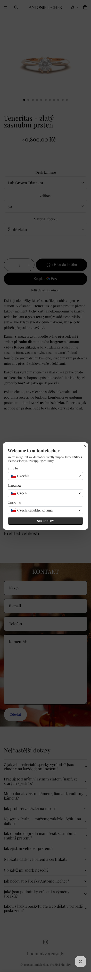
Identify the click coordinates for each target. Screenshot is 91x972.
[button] (45, 476)
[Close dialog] (84, 445)
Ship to (13, 468)
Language (15, 485)
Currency (15, 502)
